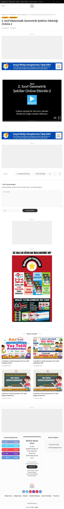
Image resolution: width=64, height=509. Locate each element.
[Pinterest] (57, 1)
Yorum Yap (13, 28)
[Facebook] (54, 1)
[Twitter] (55, 1)
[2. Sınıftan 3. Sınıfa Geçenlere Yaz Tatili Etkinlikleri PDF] (47, 348)
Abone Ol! (32, 467)
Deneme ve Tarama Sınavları (19, 389)
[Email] (60, 174)
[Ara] (61, 5)
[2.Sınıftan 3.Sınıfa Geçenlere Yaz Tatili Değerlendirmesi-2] (16, 380)
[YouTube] (60, 1)
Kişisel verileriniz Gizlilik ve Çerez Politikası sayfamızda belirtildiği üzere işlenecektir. (32, 473)
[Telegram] (61, 1)
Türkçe (54, 357)
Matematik (13, 17)
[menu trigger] (4, 5)
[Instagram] (58, 1)
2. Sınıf (5, 17)
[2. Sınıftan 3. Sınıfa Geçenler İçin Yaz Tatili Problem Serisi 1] (16, 348)
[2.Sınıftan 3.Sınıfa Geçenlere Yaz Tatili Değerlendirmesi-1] (47, 380)
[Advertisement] (32, 47)
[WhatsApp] (50, 174)
